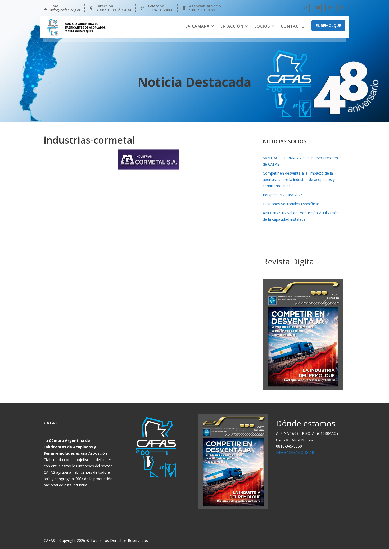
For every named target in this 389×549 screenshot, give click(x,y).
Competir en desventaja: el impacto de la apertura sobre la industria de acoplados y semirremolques (299, 179)
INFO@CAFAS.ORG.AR (295, 452)
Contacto (293, 26)
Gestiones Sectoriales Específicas (291, 203)
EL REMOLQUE (328, 25)
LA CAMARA (197, 26)
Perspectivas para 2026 (283, 194)
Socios (262, 26)
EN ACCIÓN (231, 26)
